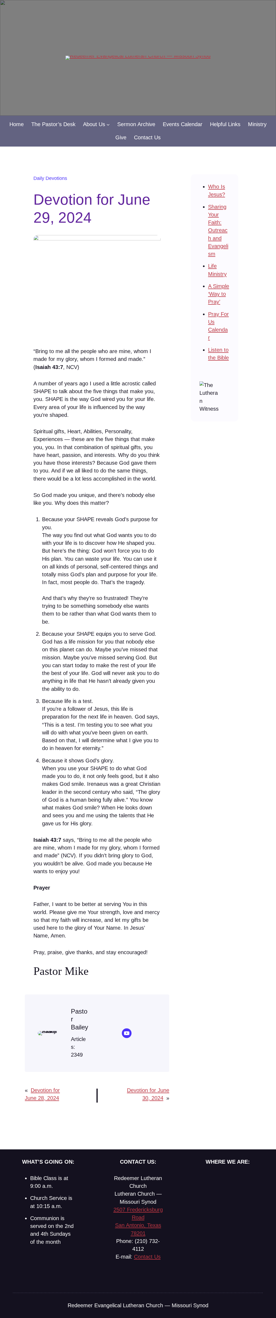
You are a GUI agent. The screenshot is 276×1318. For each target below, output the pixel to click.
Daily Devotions (50, 178)
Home (16, 124)
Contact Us (147, 1257)
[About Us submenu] (108, 124)
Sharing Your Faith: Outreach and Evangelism (218, 230)
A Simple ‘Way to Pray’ (218, 294)
